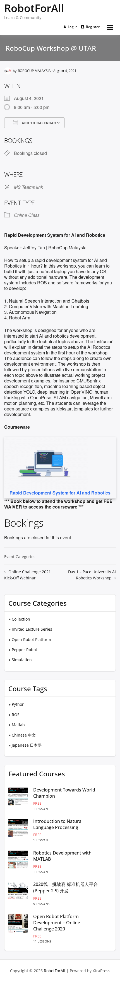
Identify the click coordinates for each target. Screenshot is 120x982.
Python (18, 704)
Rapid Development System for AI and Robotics (60, 492)
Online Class (27, 215)
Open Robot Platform (31, 639)
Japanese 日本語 (27, 745)
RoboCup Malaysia (34, 70)
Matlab (18, 724)
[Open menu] (110, 27)
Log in (73, 26)
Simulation (22, 659)
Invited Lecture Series (32, 629)
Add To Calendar (38, 123)
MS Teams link (28, 187)
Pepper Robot (24, 649)
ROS (16, 714)
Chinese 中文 (24, 735)
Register (93, 26)
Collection (21, 619)
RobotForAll (34, 8)
